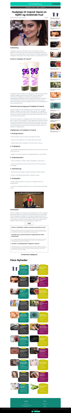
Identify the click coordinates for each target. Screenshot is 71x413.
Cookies (38, 7)
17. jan (23, 372)
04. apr (42, 324)
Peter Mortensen (22, 17)
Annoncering (28, 7)
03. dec (42, 300)
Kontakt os (43, 7)
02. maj (42, 312)
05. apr (23, 300)
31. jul (23, 312)
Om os (33, 7)
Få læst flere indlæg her (29, 254)
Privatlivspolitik (37, 411)
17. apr (23, 324)
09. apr (43, 276)
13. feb (23, 348)
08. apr (43, 288)
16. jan (43, 383)
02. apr (43, 336)
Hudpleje (46, 17)
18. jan (43, 348)
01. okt (23, 276)
